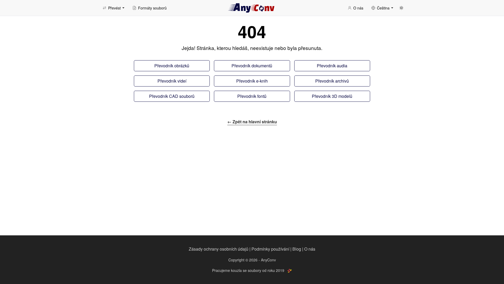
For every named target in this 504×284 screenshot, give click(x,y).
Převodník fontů (251, 96)
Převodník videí (172, 81)
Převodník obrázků (171, 66)
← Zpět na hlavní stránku (252, 122)
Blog (296, 249)
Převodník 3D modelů (332, 96)
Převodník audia (332, 66)
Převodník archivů (332, 81)
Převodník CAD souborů (172, 96)
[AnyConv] (252, 8)
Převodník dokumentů (252, 66)
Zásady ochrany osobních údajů (218, 249)
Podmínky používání (270, 249)
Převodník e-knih (252, 81)
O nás (309, 249)
